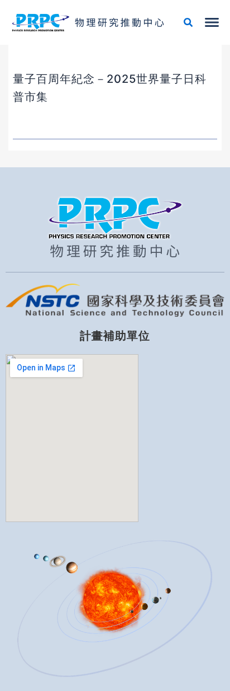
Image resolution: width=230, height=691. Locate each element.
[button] (189, 24)
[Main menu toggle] (212, 22)
